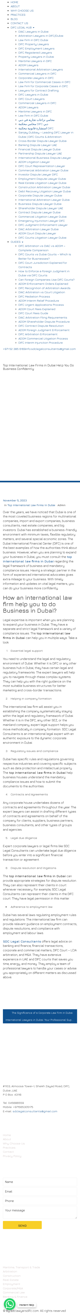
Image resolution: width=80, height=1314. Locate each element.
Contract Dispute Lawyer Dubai (39, 212)
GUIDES (16, 241)
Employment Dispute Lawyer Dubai (42, 178)
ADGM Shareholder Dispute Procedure (44, 321)
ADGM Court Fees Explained (36, 309)
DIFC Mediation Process (34, 296)
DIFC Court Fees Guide (33, 313)
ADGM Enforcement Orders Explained (43, 283)
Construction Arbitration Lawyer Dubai (44, 187)
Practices (9, 1147)
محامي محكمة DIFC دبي (33, 124)
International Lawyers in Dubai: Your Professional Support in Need (41, 1019)
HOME (14, 2)
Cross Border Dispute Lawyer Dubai (42, 140)
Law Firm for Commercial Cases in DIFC (44, 82)
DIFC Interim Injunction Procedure (40, 342)
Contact (8, 1151)
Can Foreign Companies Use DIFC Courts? (46, 279)
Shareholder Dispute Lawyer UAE (40, 208)
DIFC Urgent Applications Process (41, 304)
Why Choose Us (14, 1143)
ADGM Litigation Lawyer (34, 161)
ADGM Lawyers (28, 65)
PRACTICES (18, 14)
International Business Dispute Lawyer (44, 157)
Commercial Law (14, 1292)
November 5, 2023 (15, 500)
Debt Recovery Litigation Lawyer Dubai (44, 191)
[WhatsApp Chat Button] (10, 1304)
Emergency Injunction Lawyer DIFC (41, 220)
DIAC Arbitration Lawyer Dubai (38, 229)
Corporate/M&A (13, 1288)
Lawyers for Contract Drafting (38, 90)
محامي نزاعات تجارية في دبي (36, 119)
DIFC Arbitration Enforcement (37, 334)
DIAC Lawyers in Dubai (33, 31)
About (7, 1139)
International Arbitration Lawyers (40, 69)
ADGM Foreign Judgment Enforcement (44, 330)
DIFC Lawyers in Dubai (33, 94)
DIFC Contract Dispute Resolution (41, 325)
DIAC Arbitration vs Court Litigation (41, 292)
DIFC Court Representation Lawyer (41, 166)
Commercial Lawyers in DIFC (37, 73)
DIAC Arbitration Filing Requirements (42, 317)
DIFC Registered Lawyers (35, 52)
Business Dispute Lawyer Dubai (40, 203)
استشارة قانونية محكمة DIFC (36, 128)
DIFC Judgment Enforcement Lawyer (43, 224)
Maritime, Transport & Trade (21, 1267)
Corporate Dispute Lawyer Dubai (40, 195)
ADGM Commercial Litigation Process (43, 338)
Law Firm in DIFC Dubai (33, 40)
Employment (11, 1284)
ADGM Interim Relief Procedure (38, 300)
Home (7, 1135)
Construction (12, 1275)
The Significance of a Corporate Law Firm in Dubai (42, 1012)
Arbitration (10, 1271)
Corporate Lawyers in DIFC (36, 77)
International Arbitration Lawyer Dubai (44, 199)
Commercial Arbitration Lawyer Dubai (43, 170)
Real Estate (11, 1279)
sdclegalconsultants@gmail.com (35, 1111)
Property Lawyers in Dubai (36, 56)
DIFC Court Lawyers (31, 98)
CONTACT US (19, 23)
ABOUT (15, 6)
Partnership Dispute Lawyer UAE (40, 153)
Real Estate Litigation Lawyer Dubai (42, 182)
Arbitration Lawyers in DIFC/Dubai (40, 35)
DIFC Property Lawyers (33, 44)
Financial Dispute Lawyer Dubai (39, 149)
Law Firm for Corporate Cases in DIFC (43, 86)
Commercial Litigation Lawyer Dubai (42, 216)
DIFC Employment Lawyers (36, 48)
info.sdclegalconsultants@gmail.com (51, 348)
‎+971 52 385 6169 (14, 348)
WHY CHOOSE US (22, 10)
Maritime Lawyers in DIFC (35, 61)
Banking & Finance (15, 1296)
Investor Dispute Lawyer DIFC (38, 174)
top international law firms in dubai (31, 505)
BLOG (14, 19)
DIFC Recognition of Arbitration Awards (44, 288)
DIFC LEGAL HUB (21, 27)
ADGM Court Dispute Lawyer (37, 233)
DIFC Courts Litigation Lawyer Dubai (42, 237)
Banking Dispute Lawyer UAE (37, 145)
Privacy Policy (12, 1156)
